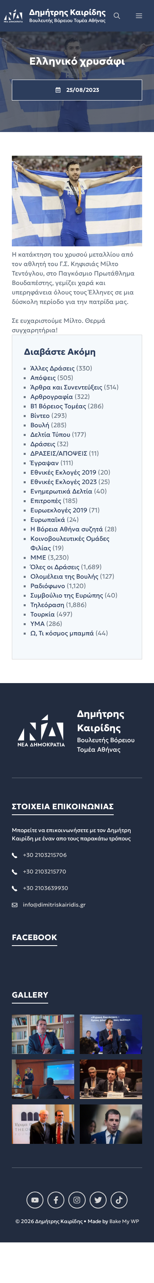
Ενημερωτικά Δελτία (61, 491)
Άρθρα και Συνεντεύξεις (66, 387)
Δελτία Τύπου (50, 434)
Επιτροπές (45, 501)
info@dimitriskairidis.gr (54, 904)
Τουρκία (42, 614)
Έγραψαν (44, 463)
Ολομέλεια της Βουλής (64, 576)
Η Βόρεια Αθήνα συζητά (66, 529)
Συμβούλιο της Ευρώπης (66, 595)
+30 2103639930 (45, 888)
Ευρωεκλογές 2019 (58, 510)
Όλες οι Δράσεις (54, 567)
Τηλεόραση (47, 605)
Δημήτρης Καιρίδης (67, 12)
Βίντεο (40, 415)
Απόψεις (43, 378)
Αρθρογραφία (51, 396)
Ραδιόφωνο (47, 586)
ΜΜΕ (38, 557)
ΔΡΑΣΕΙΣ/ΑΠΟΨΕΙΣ (58, 453)
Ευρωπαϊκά (47, 519)
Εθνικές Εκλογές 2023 (63, 482)
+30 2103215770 (44, 871)
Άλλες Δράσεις (52, 368)
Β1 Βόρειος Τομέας (58, 406)
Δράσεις (42, 444)
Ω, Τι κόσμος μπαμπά (62, 633)
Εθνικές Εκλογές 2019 (63, 472)
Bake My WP (124, 1221)
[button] (117, 16)
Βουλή (39, 425)
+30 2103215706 (45, 854)
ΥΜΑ (37, 624)
